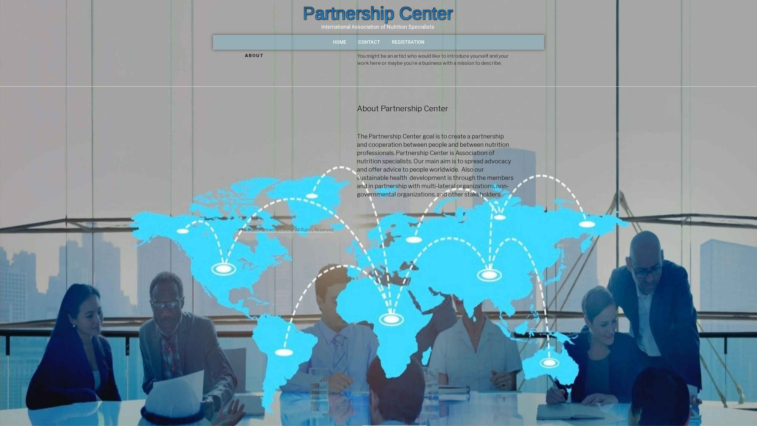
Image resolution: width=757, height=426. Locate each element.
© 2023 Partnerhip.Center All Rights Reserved (288, 229)
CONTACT (369, 42)
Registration (408, 42)
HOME (339, 42)
